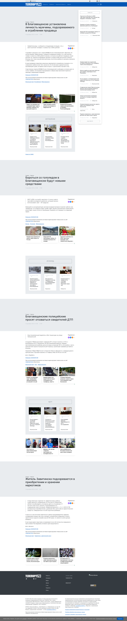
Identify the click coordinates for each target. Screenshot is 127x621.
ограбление (38, 81)
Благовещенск (46, 81)
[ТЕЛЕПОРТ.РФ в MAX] (90, 1)
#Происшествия (33, 146)
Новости (45, 4)
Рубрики (51, 4)
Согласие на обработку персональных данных (75, 614)
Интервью (48, 578)
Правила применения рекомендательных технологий (77, 609)
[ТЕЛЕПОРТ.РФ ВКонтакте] (93, 1)
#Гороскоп (94, 21)
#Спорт (93, 28)
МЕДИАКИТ (68, 583)
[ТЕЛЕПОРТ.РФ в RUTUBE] (99, 1)
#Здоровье (47, 288)
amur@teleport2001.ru (51, 609)
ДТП (36, 364)
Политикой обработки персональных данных (106, 618)
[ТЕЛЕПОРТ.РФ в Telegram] (92, 1)
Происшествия (30, 81)
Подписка (48, 587)
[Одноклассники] (72, 48)
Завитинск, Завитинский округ (43, 535)
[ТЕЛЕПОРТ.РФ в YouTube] (101, 1)
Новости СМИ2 (29, 154)
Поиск (47, 590)
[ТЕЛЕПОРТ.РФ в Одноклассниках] (95, 1)
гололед (33, 224)
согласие (24, 618)
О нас (47, 585)
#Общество (63, 288)
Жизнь (27, 224)
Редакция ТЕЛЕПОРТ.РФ (31, 75)
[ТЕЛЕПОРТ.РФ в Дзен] (97, 1)
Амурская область (60, 4)
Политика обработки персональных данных (75, 612)
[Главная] (33, 4)
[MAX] (69, 48)
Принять (120, 618)
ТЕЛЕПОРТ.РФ (29, 79)
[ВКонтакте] (70, 48)
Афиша (69, 4)
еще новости (90, 121)
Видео (47, 580)
